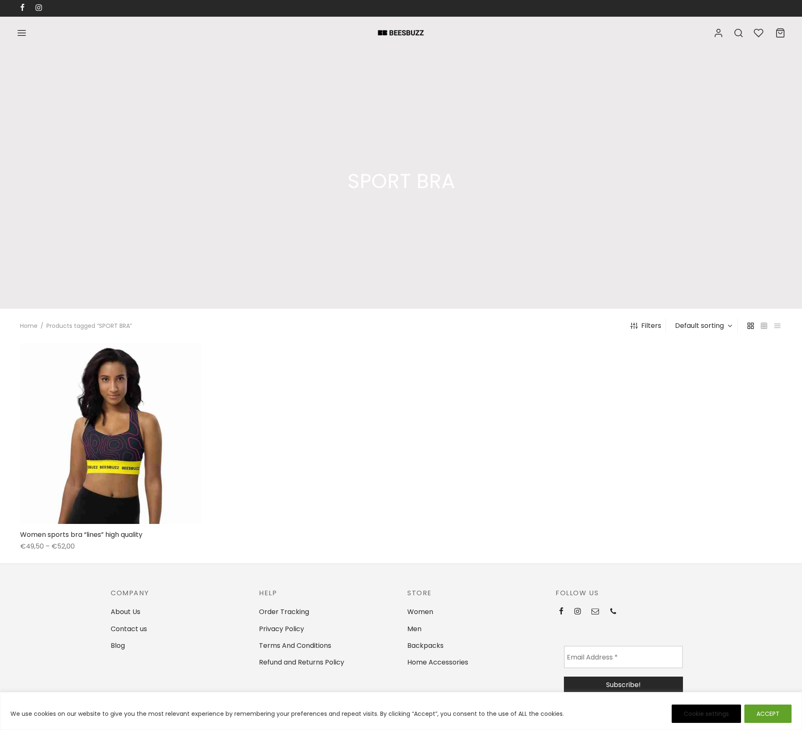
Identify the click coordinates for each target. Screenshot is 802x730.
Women (420, 612)
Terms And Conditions (295, 645)
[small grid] (764, 326)
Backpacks (425, 645)
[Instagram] (577, 611)
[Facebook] (561, 611)
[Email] (595, 611)
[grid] (750, 326)
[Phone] (613, 611)
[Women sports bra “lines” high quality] (110, 433)
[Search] (738, 33)
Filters (651, 325)
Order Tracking (284, 612)
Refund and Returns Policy (301, 662)
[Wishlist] (759, 33)
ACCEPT (767, 714)
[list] (777, 326)
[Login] (718, 33)
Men (414, 629)
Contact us (129, 629)
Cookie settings (706, 714)
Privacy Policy (281, 629)
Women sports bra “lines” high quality (81, 534)
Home (29, 326)
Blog (118, 645)
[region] (401, 711)
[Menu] (22, 32)
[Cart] (780, 33)
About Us (125, 612)
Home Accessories (437, 662)
